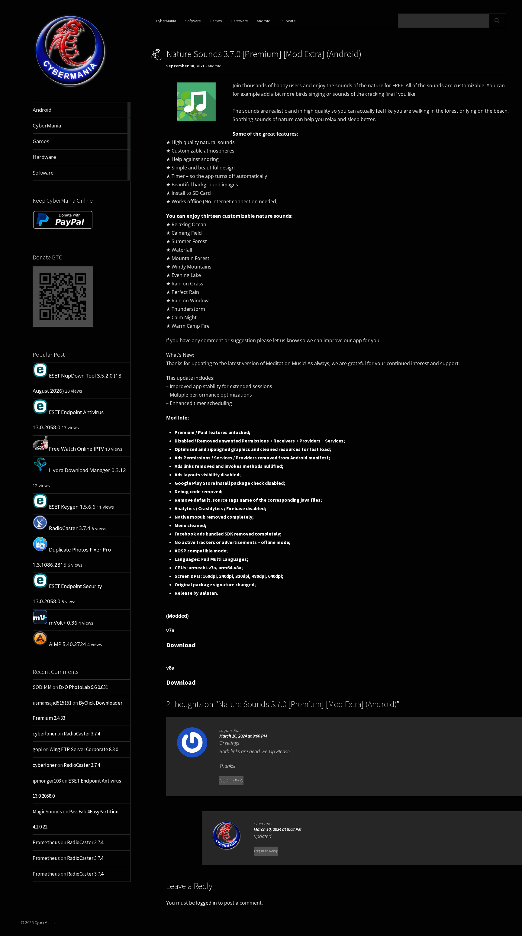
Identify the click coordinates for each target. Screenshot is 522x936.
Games (216, 21)
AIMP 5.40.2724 (67, 644)
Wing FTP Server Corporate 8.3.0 (84, 749)
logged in (206, 902)
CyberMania (166, 21)
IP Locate (287, 21)
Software (193, 21)
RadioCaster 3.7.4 (69, 528)
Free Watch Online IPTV (76, 448)
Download (181, 645)
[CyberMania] (70, 88)
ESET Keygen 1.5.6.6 (72, 506)
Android (263, 21)
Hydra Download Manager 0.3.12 (87, 470)
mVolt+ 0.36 (63, 622)
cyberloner (44, 733)
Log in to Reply (231, 780)
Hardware (239, 21)
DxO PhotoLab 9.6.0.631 (83, 687)
